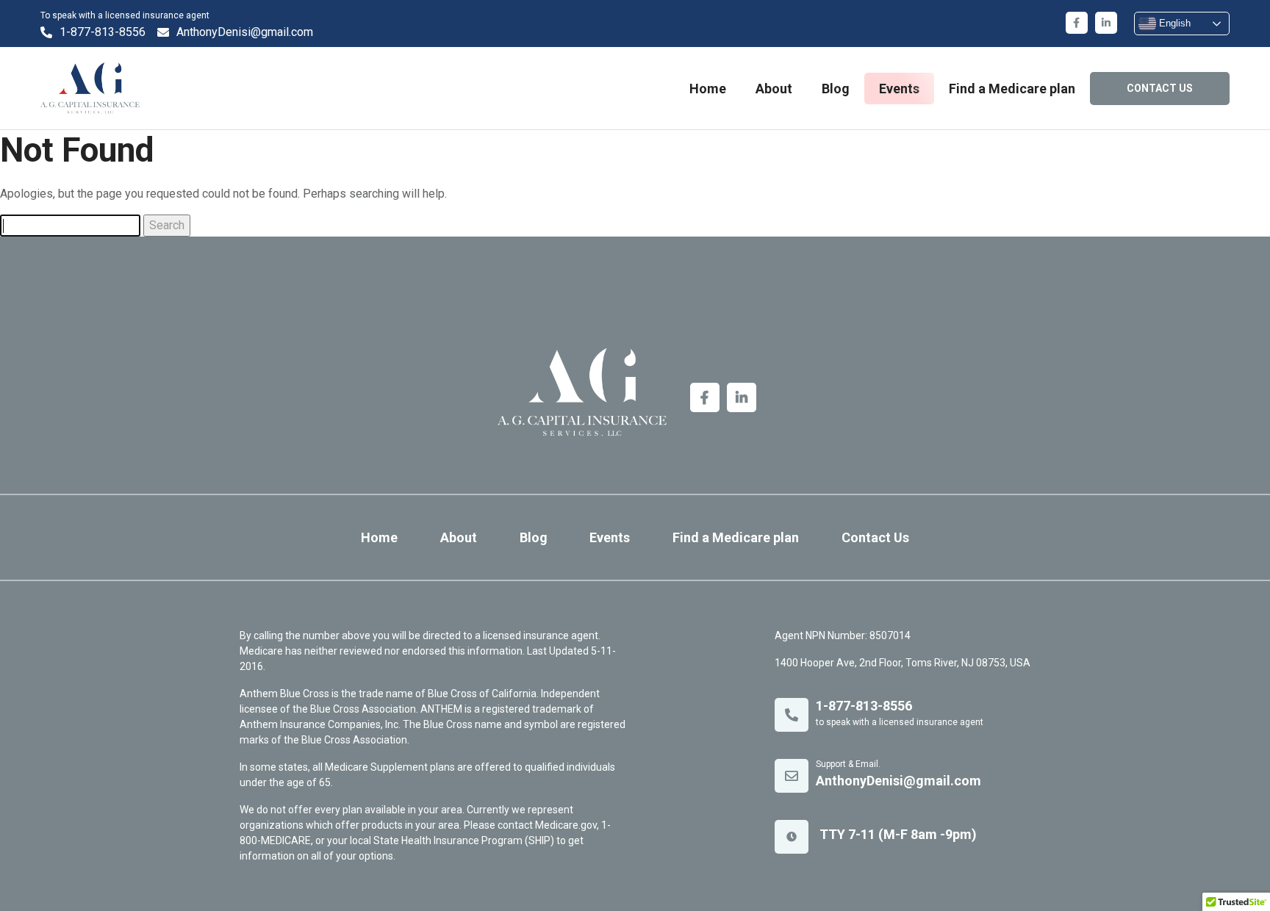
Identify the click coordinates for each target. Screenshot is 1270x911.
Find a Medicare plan (1012, 88)
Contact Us (875, 537)
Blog (836, 88)
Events (899, 88)
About (774, 88)
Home (707, 88)
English (1173, 23)
